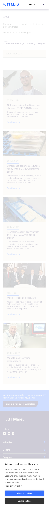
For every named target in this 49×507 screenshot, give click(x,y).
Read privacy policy (13, 485)
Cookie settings (24, 501)
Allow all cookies (24, 493)
